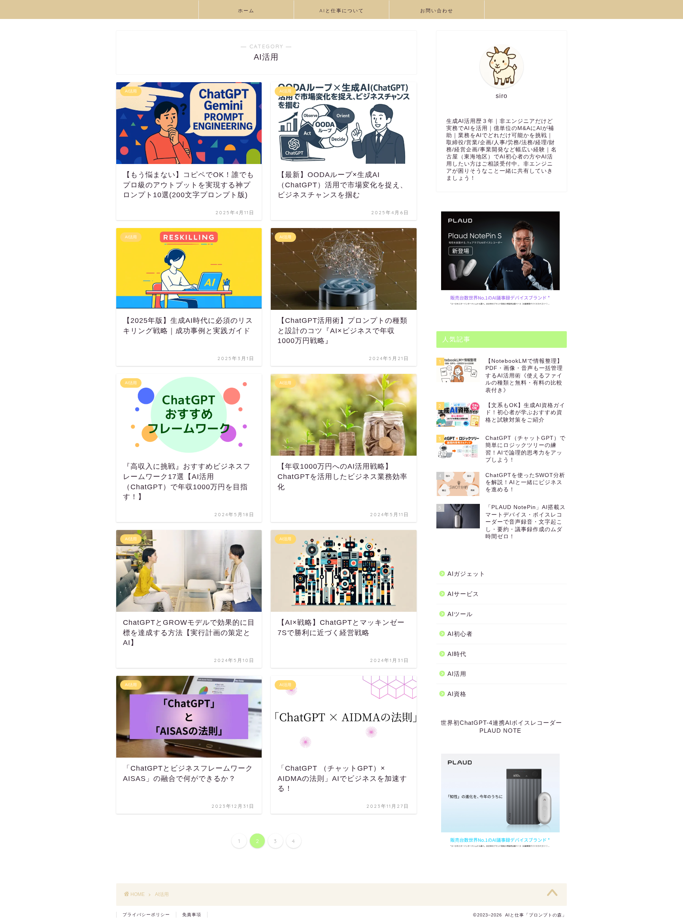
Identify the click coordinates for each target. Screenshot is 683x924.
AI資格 (456, 693)
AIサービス (463, 593)
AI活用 (456, 673)
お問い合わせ (436, 10)
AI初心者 (460, 633)
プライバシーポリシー (146, 914)
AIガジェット (466, 573)
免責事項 (191, 914)
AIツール (460, 614)
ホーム (246, 10)
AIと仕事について (341, 10)
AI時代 (456, 654)
